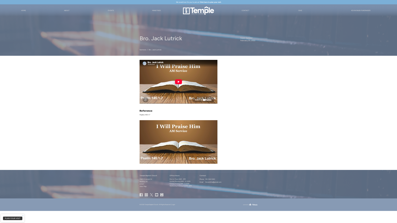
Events (111, 10)
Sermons (143, 50)
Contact (245, 10)
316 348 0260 (210, 179)
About (66, 10)
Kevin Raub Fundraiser (360, 10)
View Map (143, 186)
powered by (249, 206)
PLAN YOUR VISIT (12, 218)
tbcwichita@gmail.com (213, 182)
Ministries (156, 10)
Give (300, 10)
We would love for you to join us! (198, 2)
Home (23, 10)
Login (173, 204)
